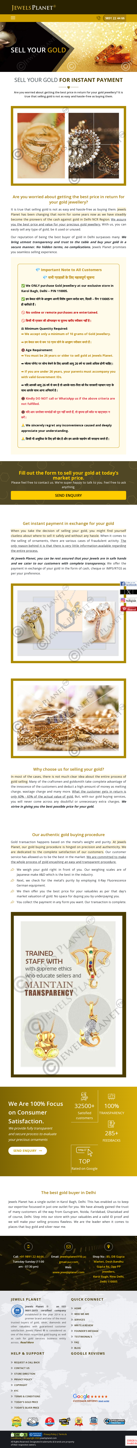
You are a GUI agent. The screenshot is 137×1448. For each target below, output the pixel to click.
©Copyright (28, 1438)
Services (79, 1319)
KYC (16, 1390)
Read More (27, 1342)
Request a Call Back (27, 1362)
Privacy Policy (23, 1379)
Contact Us (21, 1368)
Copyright (20, 1385)
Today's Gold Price (26, 1402)
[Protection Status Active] (19, 1434)
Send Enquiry (68, 495)
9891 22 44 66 (114, 18)
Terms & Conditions (27, 1396)
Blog (77, 1347)
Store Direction (24, 1373)
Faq (76, 1342)
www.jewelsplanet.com (68, 1272)
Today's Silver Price (26, 1407)
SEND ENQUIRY (24, 1151)
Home (77, 1308)
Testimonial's (83, 1336)
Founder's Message (86, 1331)
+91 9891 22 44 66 (31, 1256)
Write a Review (83, 1325)
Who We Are (81, 1314)
